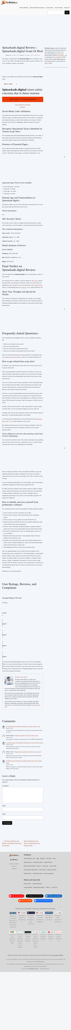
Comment (5, 786)
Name (4, 806)
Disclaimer (22, 107)
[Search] (67, 12)
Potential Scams (37, 55)
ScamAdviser (61, 55)
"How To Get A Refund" (15, 357)
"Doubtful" (15, 285)
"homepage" (24, 287)
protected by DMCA (57, 955)
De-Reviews (14, 859)
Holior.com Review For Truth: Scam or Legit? (28, 726)
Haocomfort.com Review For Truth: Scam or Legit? (30, 742)
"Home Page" (34, 280)
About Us (47, 63)
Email (4, 814)
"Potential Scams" (38, 285)
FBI (7, 421)
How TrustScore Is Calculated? (22, 104)
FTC (10, 421)
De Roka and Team (10, 726)
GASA (61, 54)
